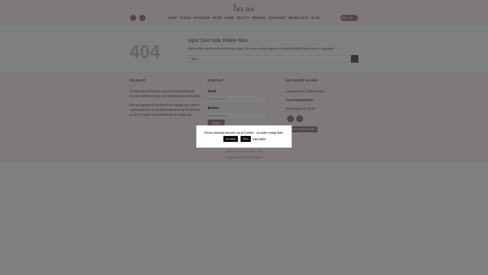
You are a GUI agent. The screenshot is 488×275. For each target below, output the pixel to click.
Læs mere (259, 138)
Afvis (246, 139)
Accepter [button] (231, 139)
